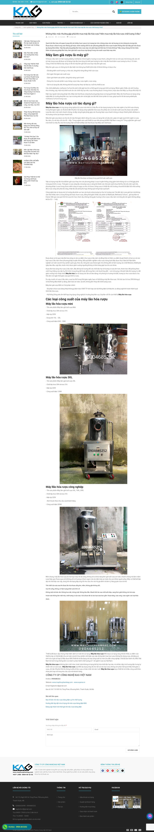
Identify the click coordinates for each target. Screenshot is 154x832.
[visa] (133, 830)
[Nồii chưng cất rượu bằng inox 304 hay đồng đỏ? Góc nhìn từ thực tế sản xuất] (17, 126)
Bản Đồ (118, 23)
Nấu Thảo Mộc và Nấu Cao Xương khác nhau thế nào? (31, 55)
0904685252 (31, 806)
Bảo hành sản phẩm (86, 816)
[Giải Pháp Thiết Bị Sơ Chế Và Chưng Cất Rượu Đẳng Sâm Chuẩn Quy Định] (17, 180)
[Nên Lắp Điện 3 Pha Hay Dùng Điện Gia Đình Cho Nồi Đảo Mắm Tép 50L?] (17, 152)
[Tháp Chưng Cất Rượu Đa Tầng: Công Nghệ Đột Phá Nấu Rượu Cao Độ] (17, 115)
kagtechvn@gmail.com (39, 2)
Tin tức (60, 23)
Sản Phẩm (46, 23)
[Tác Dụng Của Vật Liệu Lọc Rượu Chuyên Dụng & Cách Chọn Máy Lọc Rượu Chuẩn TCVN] (17, 77)
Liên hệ (130, 23)
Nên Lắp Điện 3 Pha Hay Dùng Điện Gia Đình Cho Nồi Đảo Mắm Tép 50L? (31, 151)
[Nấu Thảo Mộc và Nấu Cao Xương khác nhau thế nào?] (17, 55)
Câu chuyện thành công (99, 23)
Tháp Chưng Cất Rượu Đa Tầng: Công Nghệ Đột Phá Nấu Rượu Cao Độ (32, 114)
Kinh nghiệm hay (76, 23)
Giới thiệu (33, 23)
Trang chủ (61, 797)
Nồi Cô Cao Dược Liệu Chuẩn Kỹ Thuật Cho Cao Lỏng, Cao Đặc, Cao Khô (32, 103)
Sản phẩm (61, 802)
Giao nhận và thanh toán (88, 811)
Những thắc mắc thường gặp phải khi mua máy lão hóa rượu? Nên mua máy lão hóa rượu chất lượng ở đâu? (93, 34)
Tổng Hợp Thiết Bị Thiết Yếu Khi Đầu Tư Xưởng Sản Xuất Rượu (31, 66)
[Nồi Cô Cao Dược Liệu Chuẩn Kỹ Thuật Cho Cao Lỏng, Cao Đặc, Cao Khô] (17, 103)
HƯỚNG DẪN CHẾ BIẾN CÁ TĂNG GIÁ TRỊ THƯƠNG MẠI (31, 162)
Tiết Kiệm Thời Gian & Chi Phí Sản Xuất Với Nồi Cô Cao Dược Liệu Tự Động (32, 43)
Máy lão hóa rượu (124, 294)
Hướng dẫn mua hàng (87, 807)
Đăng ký (137, 2)
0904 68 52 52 (64, 2)
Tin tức (60, 807)
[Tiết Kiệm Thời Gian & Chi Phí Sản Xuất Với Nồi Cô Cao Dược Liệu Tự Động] (17, 45)
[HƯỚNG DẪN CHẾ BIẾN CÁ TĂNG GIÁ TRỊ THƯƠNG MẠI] (17, 167)
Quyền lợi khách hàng (87, 802)
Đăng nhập (129, 2)
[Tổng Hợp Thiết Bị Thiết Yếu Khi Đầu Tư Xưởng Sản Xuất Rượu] (17, 66)
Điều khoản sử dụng (86, 797)
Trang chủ (19, 23)
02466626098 (20, 806)
